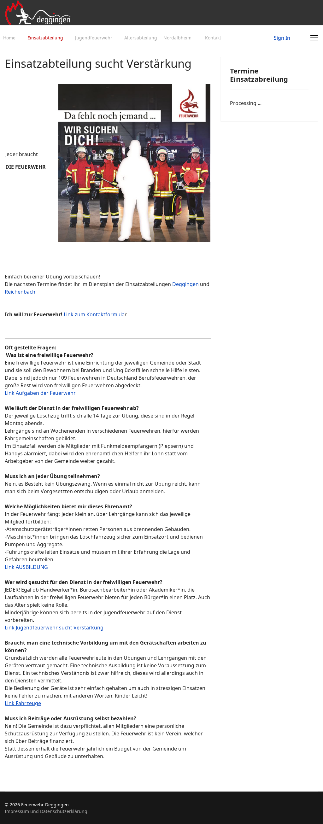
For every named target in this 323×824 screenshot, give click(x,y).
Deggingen (185, 284)
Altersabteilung (140, 38)
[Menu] (314, 37)
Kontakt (213, 38)
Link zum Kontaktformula (94, 314)
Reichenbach (20, 291)
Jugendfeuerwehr (93, 38)
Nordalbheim (177, 38)
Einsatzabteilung (45, 38)
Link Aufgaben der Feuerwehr (40, 392)
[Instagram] (302, 37)
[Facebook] (292, 37)
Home (9, 38)
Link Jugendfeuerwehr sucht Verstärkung (54, 627)
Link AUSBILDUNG (26, 567)
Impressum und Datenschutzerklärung (46, 811)
